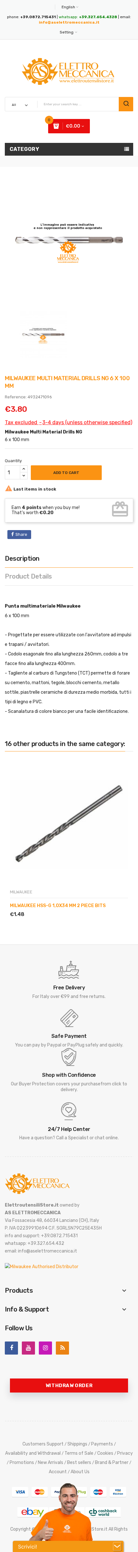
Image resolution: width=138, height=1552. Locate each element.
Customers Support (43, 1444)
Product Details (28, 576)
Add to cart (66, 472)
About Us (80, 1471)
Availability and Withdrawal (33, 1453)
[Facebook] (11, 1348)
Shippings (77, 1444)
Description (22, 558)
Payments (102, 1444)
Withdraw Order (69, 1385)
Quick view (40, 907)
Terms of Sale (79, 1453)
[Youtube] (28, 1348)
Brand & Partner (111, 1462)
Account (58, 1471)
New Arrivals (50, 1462)
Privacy (125, 1453)
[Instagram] (45, 1348)
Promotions (22, 1462)
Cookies (105, 1453)
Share (21, 534)
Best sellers (79, 1462)
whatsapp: (88, 17)
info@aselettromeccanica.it (69, 22)
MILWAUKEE (21, 892)
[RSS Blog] (62, 1348)
